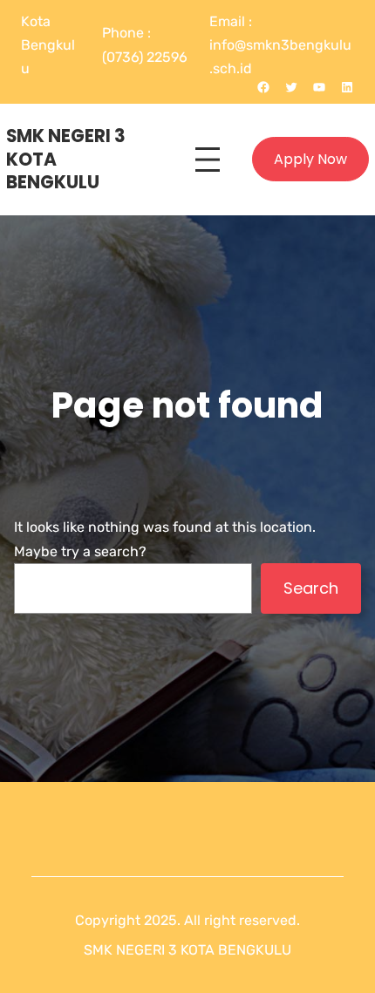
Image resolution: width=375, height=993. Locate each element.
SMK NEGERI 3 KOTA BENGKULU (187, 950)
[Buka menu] (207, 159)
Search (310, 588)
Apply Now (310, 159)
